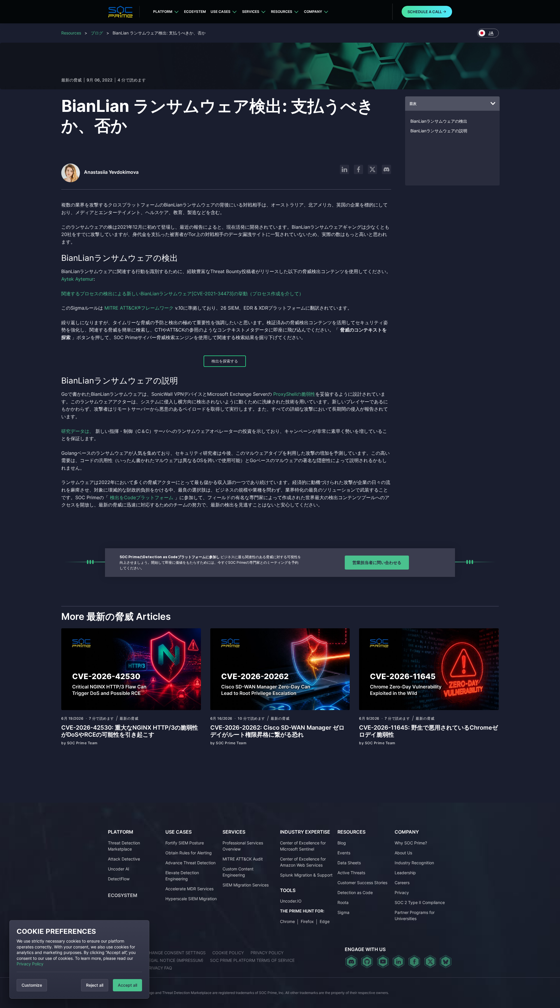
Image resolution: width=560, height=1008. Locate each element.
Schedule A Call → (426, 11)
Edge (325, 921)
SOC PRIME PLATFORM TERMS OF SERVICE (252, 960)
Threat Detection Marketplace (124, 845)
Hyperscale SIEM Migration (191, 898)
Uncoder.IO (291, 900)
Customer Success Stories (362, 882)
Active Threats (351, 872)
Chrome (287, 921)
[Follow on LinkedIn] (344, 169)
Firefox (307, 921)
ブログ (97, 32)
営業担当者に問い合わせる (376, 562)
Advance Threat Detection (190, 862)
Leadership (405, 872)
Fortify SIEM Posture (184, 842)
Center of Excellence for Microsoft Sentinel (303, 845)
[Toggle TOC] (493, 103)
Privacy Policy (30, 963)
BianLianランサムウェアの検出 (438, 121)
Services (250, 11)
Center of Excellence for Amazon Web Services (303, 862)
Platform (162, 11)
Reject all (94, 985)
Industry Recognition (414, 862)
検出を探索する (224, 361)
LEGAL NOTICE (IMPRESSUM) (174, 960)
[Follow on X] (372, 169)
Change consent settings (176, 952)
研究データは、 (77, 431)
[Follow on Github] (367, 961)
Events (343, 852)
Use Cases (220, 11)
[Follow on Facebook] (358, 169)
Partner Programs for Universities (415, 915)
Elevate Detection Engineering (182, 875)
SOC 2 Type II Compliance (420, 902)
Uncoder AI (118, 868)
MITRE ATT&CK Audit (243, 858)
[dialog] (79, 959)
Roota (343, 902)
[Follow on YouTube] (382, 961)
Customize (32, 985)
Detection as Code (355, 892)
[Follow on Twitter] (430, 961)
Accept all (127, 985)
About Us (403, 852)
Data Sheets (349, 862)
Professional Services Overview (243, 845)
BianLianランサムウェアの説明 (438, 130)
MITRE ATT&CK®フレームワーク (139, 308)
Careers (402, 882)
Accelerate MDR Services (189, 888)
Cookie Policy (228, 952)
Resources (281, 11)
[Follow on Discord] (386, 169)
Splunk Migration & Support (306, 874)
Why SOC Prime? (411, 842)
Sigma (343, 912)
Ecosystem (195, 11)
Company (313, 11)
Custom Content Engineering (238, 871)
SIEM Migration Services (246, 884)
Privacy (402, 892)
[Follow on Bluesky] (445, 961)
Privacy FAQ (159, 967)
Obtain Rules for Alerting (188, 852)
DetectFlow (119, 878)
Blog (341, 842)
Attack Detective (124, 858)
